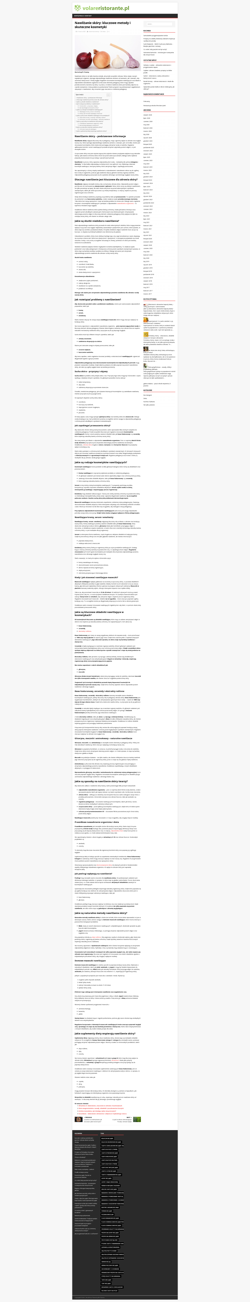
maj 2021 (146, 222)
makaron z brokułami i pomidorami (113, 1193)
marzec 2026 (147, 131)
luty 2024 (146, 193)
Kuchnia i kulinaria (149, 402)
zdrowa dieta (87, 445)
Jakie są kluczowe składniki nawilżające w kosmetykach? (93, 115)
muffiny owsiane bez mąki (110, 1207)
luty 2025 (146, 173)
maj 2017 (146, 287)
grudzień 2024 (147, 177)
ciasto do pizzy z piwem (109, 1149)
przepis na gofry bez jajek (110, 1233)
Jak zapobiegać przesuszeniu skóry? (89, 108)
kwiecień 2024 (147, 190)
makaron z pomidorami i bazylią (112, 1196)
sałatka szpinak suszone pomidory (113, 1254)
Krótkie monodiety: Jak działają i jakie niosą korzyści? (97, 1111)
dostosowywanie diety (104, 865)
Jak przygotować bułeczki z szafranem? (86, 1234)
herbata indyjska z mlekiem (110, 1185)
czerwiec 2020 (147, 248)
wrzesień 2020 (148, 242)
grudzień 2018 (147, 268)
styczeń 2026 (147, 138)
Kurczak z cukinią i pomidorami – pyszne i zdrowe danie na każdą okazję (84, 1140)
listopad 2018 (147, 271)
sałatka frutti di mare (109, 1251)
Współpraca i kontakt (83, 16)
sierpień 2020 (147, 245)
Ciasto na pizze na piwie (109, 1160)
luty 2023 (146, 216)
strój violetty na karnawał (110, 1276)
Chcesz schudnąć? (80, 1157)
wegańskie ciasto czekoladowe (112, 1287)
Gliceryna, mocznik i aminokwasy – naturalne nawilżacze (95, 119)
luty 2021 (146, 232)
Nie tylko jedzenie (149, 405)
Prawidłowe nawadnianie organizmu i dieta (91, 123)
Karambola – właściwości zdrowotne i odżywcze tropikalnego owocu (103, 1114)
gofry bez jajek (106, 1178)
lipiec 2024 (146, 186)
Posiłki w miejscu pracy (81, 1172)
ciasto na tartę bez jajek (109, 1167)
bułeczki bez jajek (107, 1138)
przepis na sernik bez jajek (110, 1236)
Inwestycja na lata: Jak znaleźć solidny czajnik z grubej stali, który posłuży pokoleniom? (86, 1205)
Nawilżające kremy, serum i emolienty (90, 111)
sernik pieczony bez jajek (109, 1265)
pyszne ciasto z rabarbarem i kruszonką (115, 1243)
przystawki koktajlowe (109, 1240)
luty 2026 (146, 134)
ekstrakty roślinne (85, 631)
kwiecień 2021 (147, 225)
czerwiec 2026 (147, 121)
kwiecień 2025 (147, 167)
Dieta (104, 31)
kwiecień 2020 (147, 255)
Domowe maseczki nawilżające (88, 129)
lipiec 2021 (146, 219)
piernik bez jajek (106, 1211)
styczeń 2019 (147, 265)
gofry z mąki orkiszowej (109, 1182)
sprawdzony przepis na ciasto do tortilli (115, 1272)
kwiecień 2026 (147, 128)
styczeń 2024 (147, 196)
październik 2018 (148, 274)
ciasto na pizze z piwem (109, 1164)
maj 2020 (146, 252)
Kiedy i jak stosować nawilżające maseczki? (91, 113)
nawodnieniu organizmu (125, 203)
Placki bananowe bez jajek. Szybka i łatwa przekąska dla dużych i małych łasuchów (85, 1147)
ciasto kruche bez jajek (109, 1156)
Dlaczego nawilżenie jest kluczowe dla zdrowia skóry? (92, 100)
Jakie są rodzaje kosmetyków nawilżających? (90, 110)
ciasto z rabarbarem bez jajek (111, 1175)
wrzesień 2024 (148, 183)
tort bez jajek (106, 1283)
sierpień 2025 (147, 154)
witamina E (115, 1060)
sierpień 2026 (147, 115)
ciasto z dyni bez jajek (108, 1171)
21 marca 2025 (81, 31)
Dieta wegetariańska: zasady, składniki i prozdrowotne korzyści (101, 1108)
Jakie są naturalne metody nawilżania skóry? (90, 127)
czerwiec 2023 (147, 209)
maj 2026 (146, 125)
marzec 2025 (147, 170)
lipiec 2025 (146, 157)
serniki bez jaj (106, 1262)
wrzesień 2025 (148, 151)
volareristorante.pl (93, 31)
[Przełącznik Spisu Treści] (107, 95)
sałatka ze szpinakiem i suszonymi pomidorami (117, 1258)
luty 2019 (146, 261)
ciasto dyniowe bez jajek (109, 1153)
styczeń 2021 (147, 235)
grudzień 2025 (147, 141)
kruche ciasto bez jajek (109, 1189)
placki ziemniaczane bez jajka (111, 1225)
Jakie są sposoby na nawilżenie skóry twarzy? (90, 121)
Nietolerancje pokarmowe (82, 1215)
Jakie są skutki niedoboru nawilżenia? (88, 102)
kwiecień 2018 (147, 284)
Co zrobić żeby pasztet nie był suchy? (155, 49)
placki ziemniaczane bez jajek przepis (113, 1222)
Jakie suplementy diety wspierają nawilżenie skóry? (92, 131)
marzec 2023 (147, 213)
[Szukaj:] (159, 24)
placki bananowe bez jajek (110, 1218)
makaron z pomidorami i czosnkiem (113, 1200)
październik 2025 (148, 147)
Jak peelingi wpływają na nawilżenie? (89, 125)
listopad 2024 (147, 180)
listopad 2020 (147, 239)
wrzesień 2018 (148, 278)
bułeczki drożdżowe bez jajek (111, 1142)
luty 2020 (146, 258)
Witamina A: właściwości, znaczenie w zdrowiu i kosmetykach (100, 1106)
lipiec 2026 (146, 118)
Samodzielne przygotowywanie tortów (155, 35)
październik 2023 (148, 203)
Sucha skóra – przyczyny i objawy (89, 106)
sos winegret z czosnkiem (110, 1269)
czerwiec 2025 (147, 160)
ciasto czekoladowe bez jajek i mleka (113, 1146)
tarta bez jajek (106, 1280)
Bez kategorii (147, 395)
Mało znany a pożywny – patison (84, 1169)
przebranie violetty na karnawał (112, 1229)
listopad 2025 (147, 144)
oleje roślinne (96, 937)
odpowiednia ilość (117, 831)
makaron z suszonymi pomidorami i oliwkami (116, 1204)
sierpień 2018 (147, 281)
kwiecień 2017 (147, 291)
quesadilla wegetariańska (110, 1247)
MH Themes (101, 1297)
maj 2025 (146, 164)
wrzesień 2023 (148, 206)
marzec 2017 (147, 294)
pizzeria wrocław (107, 1214)
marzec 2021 (147, 229)
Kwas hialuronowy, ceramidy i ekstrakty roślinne (92, 117)
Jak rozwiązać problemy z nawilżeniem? (88, 104)
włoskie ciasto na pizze (109, 1291)
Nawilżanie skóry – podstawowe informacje (89, 98)
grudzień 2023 (147, 199)
